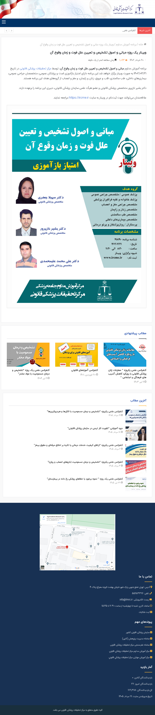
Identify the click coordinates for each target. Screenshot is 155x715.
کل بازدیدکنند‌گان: (144, 690)
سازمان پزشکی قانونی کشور (138, 632)
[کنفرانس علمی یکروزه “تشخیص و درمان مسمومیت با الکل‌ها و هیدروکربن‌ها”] (136, 417)
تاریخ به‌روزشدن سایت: (142, 696)
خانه (141, 44)
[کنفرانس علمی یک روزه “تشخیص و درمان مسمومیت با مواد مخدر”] (28, 355)
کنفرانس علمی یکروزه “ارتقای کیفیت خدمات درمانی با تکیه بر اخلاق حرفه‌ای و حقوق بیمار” (96, 30)
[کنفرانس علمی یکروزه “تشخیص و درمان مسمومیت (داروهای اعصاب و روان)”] (136, 467)
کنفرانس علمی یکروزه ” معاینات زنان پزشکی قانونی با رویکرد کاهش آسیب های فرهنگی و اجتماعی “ (127, 374)
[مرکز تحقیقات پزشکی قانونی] (77, 9)
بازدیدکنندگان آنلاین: (142, 678)
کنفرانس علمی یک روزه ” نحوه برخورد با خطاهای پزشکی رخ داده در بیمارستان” (85, 478)
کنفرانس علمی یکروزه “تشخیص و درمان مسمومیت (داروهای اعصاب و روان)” (85, 462)
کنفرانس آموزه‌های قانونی (84, 370)
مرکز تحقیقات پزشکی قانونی (35, 68)
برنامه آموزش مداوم (126, 44)
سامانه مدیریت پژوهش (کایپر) (136, 639)
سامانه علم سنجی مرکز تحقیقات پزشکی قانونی (130, 645)
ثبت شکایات (144, 612)
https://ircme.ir (79, 97)
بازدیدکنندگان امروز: (143, 684)
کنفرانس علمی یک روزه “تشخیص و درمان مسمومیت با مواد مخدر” (31, 372)
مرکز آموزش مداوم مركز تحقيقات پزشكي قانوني (129, 651)
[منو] (4, 22)
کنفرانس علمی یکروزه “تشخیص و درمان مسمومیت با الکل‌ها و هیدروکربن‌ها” (85, 411)
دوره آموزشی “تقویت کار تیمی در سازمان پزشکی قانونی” (95, 428)
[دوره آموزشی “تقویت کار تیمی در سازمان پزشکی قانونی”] (136, 434)
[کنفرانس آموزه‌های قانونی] (76, 355)
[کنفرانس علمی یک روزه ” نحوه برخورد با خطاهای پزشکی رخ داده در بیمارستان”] (136, 484)
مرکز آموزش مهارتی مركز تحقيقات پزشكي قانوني (129, 657)
